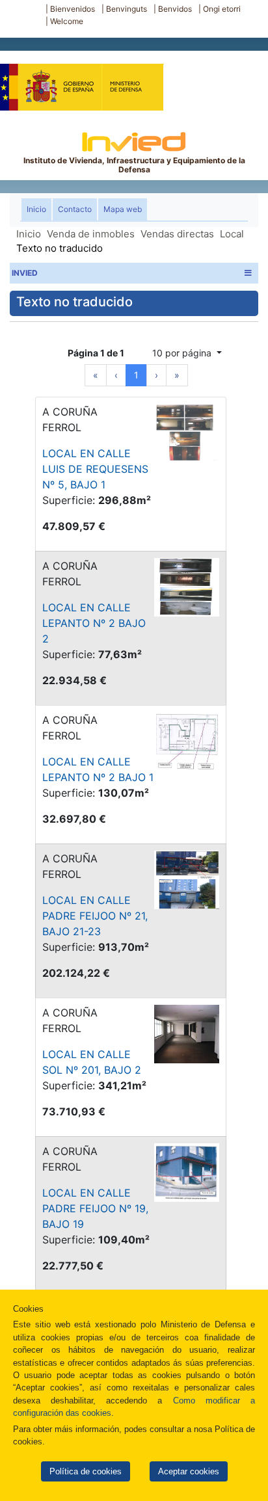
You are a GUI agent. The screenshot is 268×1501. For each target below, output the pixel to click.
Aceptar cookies (188, 1471)
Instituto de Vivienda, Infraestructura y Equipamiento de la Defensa (134, 164)
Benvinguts (126, 9)
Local (232, 234)
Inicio (39, 209)
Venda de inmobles (91, 234)
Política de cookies (85, 1471)
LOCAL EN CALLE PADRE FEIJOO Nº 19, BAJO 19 (95, 1208)
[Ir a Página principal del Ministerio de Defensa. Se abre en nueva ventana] (81, 81)
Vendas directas (177, 234)
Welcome (66, 21)
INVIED (25, 273)
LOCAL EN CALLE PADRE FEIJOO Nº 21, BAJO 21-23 (95, 916)
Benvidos (175, 9)
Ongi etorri (222, 9)
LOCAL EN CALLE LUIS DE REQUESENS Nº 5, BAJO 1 (95, 469)
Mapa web (122, 209)
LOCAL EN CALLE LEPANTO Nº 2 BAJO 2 (94, 623)
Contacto (75, 209)
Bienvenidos (72, 9)
